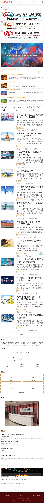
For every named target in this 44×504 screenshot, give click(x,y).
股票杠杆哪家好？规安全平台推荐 (8, 82)
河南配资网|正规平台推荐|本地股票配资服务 (29, 223)
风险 (33, 386)
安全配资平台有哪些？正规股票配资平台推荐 (10, 69)
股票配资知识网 (24, 500)
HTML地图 (28, 498)
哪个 (11, 374)
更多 (41, 8)
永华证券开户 (41, 71)
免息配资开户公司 (21, 181)
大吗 (11, 388)
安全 (33, 383)
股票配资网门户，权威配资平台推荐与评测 (29, 153)
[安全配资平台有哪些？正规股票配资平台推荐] (22, 55)
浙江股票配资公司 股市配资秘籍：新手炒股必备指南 (10, 476)
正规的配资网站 (21, 165)
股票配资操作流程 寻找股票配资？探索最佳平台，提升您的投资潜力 (14, 479)
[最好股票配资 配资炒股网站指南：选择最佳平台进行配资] (4, 101)
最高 (11, 386)
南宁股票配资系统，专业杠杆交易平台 (29, 204)
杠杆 (11, 380)
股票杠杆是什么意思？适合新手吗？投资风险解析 (29, 116)
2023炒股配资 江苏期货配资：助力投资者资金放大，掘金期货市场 (12, 434)
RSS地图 (24, 498)
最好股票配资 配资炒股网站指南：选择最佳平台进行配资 (13, 97)
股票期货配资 (33, 374)
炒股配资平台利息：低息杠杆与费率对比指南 (29, 279)
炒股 (33, 388)
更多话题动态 (22, 392)
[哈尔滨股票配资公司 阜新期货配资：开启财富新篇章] (4, 78)
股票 (33, 377)
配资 (11, 377)
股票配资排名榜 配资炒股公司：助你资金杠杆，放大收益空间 (12, 483)
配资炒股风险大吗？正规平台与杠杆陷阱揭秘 (29, 134)
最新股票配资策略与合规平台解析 (29, 241)
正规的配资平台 (21, 146)
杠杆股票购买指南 (24, 170)
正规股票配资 (20, 216)
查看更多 (22, 334)
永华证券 (19, 200)
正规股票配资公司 (21, 234)
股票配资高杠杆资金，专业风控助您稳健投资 (29, 188)
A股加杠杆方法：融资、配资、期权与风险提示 (28, 297)
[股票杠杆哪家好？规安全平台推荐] (4, 85)
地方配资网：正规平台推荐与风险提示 (29, 316)
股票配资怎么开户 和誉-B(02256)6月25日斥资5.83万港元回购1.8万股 (14, 486)
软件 (11, 383)
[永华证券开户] (7, 1)
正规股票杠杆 (20, 127)
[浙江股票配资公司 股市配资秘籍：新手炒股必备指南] (22, 472)
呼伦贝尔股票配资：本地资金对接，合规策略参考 (29, 260)
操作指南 (33, 380)
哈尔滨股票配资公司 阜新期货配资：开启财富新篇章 (12, 74)
